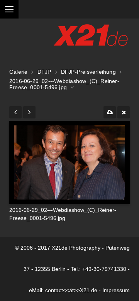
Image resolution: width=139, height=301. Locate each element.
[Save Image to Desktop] (109, 112)
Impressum (116, 290)
